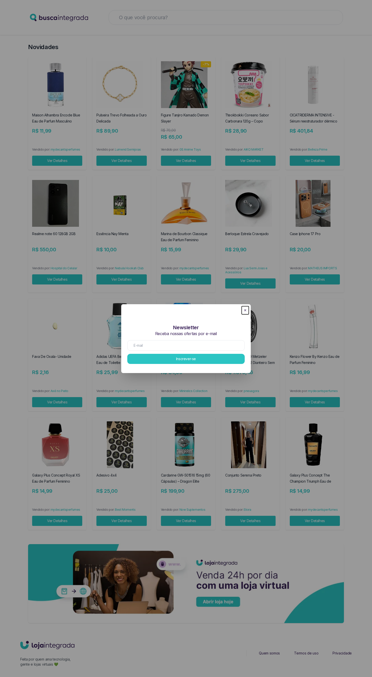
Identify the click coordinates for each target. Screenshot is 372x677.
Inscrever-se (186, 359)
